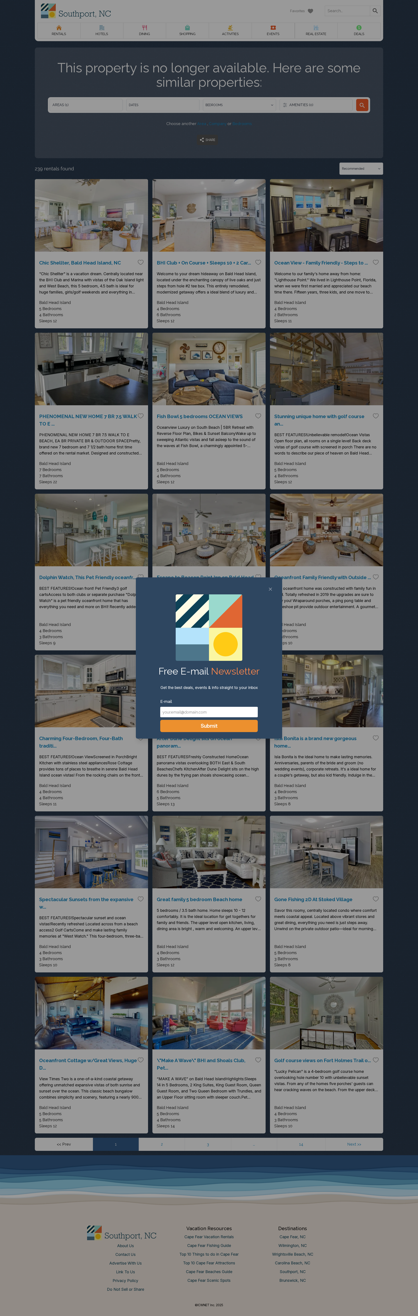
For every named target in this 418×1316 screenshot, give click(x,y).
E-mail (166, 701)
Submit (209, 726)
